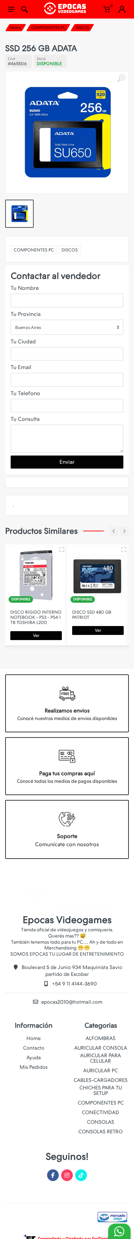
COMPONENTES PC (48, 27)
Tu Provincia (26, 314)
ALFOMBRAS (100, 1038)
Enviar (67, 462)
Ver (36, 635)
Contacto (33, 1048)
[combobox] (67, 327)
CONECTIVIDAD (100, 1112)
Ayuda (33, 1057)
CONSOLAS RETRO (100, 1131)
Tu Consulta (25, 419)
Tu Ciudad (23, 341)
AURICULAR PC (100, 1070)
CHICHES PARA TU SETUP (100, 1090)
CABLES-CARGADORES (100, 1080)
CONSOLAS (100, 1122)
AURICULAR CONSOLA (100, 1048)
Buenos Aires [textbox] (28, 327)
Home (15, 27)
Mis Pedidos (33, 1067)
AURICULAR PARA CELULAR (100, 1058)
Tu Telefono (25, 393)
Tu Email (21, 367)
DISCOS (82, 27)
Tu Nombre (25, 288)
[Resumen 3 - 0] (62, 549)
